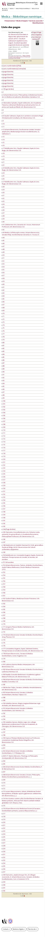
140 (3, 518)
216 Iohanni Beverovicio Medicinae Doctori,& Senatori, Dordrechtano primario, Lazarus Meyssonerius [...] (21, 809)
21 (3, 162)
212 (3, 788)
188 (3, 697)
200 (3, 745)
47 (3, 246)
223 (3, 831)
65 (3, 299)
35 (3, 207)
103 (3, 410)
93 (3, 380)
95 (3, 386)
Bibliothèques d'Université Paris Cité (27, 3)
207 (3, 772)
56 (3, 272)
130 (3, 488)
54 (3, 267)
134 (3, 500)
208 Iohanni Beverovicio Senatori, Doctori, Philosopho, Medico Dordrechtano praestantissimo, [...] (21, 776)
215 (3, 806)
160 (3, 593)
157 (3, 584)
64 (3, 296)
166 (3, 612)
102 (3, 407)
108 (3, 424)
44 (3, 237)
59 (3, 281)
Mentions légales (18, 929)
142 (3, 523)
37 (3, 213)
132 (3, 494)
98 (3, 395)
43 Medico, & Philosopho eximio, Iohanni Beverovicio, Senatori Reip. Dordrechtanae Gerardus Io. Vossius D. (21, 233)
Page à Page (36, 32)
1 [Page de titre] (8, 89)
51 (3, 258)
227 (3, 843)
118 (3, 453)
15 (3, 142)
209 (3, 780)
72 (3, 319)
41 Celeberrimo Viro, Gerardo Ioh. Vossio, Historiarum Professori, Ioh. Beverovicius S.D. (21, 226)
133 (3, 497)
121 (3, 462)
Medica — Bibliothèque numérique (22, 16)
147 (3, 542)
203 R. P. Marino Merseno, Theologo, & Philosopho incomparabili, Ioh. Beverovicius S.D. (20, 757)
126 (3, 477)
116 (3, 448)
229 (3, 849)
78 (3, 337)
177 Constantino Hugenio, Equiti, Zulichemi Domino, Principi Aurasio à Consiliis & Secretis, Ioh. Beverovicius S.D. (22, 650)
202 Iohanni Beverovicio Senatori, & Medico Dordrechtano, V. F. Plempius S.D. (17, 752)
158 (3, 587)
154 (3, 575)
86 (3, 360)
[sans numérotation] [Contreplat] (14, 69)
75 (3, 328)
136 (3, 506)
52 (3, 261)
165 (3, 609)
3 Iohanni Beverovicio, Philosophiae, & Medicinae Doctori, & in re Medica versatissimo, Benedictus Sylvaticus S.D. (22, 96)
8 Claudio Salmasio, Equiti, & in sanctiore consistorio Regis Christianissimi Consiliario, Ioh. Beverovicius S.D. (22, 117)
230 (3, 851)
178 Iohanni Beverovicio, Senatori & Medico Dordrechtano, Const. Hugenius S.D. (17, 655)
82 (3, 348)
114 (3, 442)
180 (3, 661)
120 (3, 459)
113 (3, 439)
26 (3, 179)
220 (3, 822)
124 (3, 471)
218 (3, 816)
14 (3, 139)
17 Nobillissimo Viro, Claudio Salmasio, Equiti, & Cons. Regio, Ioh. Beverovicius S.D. (21, 149)
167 (3, 615)
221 (3, 825)
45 (3, 240)
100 (3, 401)
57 (3, 275)
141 (3, 520)
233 (3, 860)
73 (3, 322)
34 (3, 204)
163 (3, 603)
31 (3, 195)
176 (3, 646)
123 (3, 468)
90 (3, 372)
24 (3, 173)
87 (3, 363)
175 (3, 643)
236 (3, 869)
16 (3, 145)
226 (3, 840)
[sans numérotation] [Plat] (11, 66)
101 (3, 404)
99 (3, 398)
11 (3, 127)
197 (3, 732)
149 (3, 552)
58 (3, 278)
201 (3, 748)
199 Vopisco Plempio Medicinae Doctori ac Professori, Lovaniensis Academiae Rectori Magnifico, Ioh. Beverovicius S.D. (21, 740)
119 (3, 456)
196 (3, 729)
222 (3, 828)
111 (3, 433)
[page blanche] (7, 71)
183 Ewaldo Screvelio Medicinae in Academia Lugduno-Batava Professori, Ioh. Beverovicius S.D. (21, 675)
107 (3, 421)
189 (3, 700)
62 (3, 290)
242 (3, 891)
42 (3, 230)
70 (3, 313)
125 (3, 474)
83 (3, 351)
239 (3, 882)
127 (3, 480)
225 (3, 837)
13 (3, 137)
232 (3, 857)
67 (3, 305)
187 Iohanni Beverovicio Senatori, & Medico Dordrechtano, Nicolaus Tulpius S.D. (17, 693)
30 (3, 192)
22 (3, 165)
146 (3, 539)
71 (3, 316)
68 (3, 307)
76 (3, 331)
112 (3, 436)
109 (3, 427)
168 (3, 618)
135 (3, 503)
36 (3, 210)
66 (3, 302)
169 (3, 621)
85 (3, 357)
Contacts (6, 929)
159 (3, 590)
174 (3, 640)
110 (3, 430)
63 (3, 293)
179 (3, 659)
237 (3, 872)
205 (3, 764)
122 (3, 465)
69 (3, 310)
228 (3, 846)
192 (3, 713)
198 (3, 735)
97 (3, 392)
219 (3, 819)
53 (3, 264)
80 (3, 343)
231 (3, 854)
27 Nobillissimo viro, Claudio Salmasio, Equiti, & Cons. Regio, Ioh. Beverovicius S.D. (20, 183)
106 (3, 418)
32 (3, 198)
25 (3, 176)
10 (3, 124)
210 (3, 783)
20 (3, 159)
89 (3, 369)
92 (3, 378)
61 (3, 287)
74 (3, 325)
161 (3, 596)
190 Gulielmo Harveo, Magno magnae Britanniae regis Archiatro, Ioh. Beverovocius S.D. (21, 704)
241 (3, 888)
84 (3, 354)
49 (3, 252)
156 (3, 581)
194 (3, 719)
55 (3, 270)
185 (3, 684)
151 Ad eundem (8, 562)
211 (3, 786)
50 (3, 255)
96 (3, 389)
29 (3, 190)
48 (3, 249)
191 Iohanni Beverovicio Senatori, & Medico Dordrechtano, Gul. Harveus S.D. (17, 709)
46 (3, 243)
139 (3, 515)
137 (3, 509)
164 (3, 606)
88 (3, 366)
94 (3, 383)
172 (3, 632)
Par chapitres (37, 35)
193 (3, 716)
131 (3, 491)
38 (3, 216)
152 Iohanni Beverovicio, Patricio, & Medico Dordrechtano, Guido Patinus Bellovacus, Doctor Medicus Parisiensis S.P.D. (22, 567)
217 (3, 814)
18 (3, 153)
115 (3, 445)
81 (3, 345)
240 (3, 885)
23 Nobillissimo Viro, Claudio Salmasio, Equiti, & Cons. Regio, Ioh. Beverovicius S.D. (21, 169)
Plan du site (32, 929)
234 (3, 863)
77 (3, 334)
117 (3, 450)
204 (3, 761)
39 (3, 219)
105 (3, 415)
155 (3, 578)
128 (3, 483)
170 (3, 624)
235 (3, 866)
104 (3, 413)
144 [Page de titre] (8, 529)
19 (3, 156)
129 (3, 485)
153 (3, 572)
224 (3, 834)
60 (3, 284)
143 (3, 526)
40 (3, 222)
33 (3, 201)
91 (3, 375)
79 (3, 340)
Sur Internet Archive (36, 38)
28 (3, 187)
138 (3, 512)
